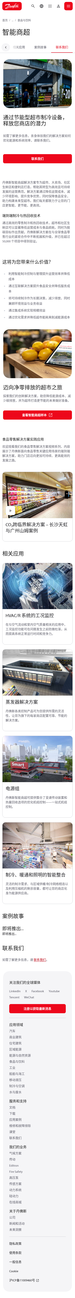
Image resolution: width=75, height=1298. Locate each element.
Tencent (14, 997)
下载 (12, 1113)
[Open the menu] (68, 6)
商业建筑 (15, 1037)
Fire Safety (16, 1171)
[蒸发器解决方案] (37, 672)
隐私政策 (15, 1243)
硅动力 (13, 1196)
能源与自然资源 (20, 1055)
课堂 (12, 1132)
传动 (12, 1159)
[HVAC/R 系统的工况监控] (37, 586)
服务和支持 (18, 1101)
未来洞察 (15, 1230)
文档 (12, 1107)
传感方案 (15, 1184)
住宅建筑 (15, 1043)
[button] (50, 6)
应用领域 (16, 1025)
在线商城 (15, 1202)
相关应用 (19, 47)
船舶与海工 (17, 1074)
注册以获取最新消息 (37, 1009)
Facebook (38, 991)
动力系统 (15, 1190)
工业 (12, 1068)
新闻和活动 (17, 1223)
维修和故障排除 (20, 1126)
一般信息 (15, 1262)
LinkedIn (15, 991)
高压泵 (13, 1178)
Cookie (13, 1271)
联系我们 (62, 47)
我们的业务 (18, 1147)
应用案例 (15, 1120)
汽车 (12, 1031)
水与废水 (15, 1092)
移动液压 (15, 1080)
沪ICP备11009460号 (22, 1280)
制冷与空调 (17, 1086)
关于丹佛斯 (18, 1211)
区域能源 (15, 1049)
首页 (5, 20)
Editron (14, 1165)
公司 (12, 1217)
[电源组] (37, 759)
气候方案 (15, 1153)
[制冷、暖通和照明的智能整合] (37, 845)
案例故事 (40, 47)
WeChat (29, 997)
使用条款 (15, 1253)
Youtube (54, 991)
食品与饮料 (24, 20)
